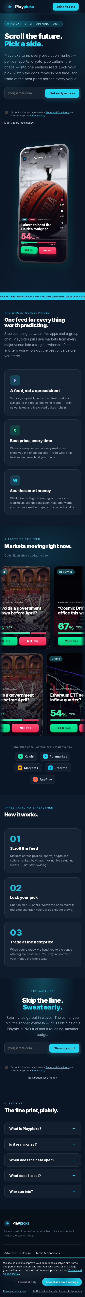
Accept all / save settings (62, 1282)
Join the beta (65, 6)
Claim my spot (64, 1048)
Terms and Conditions (58, 112)
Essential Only (27, 1282)
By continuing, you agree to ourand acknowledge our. (42, 114)
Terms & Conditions (48, 1253)
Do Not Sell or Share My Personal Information (57, 1291)
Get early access (62, 93)
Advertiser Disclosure (17, 1253)
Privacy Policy (37, 115)
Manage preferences (14, 1291)
